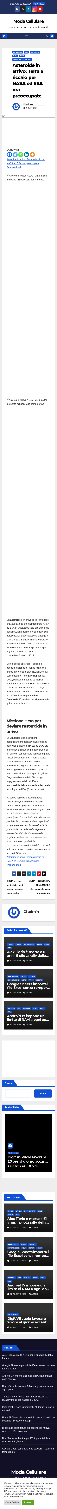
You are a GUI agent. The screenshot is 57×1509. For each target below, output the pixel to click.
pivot (31, 980)
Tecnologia (13, 1314)
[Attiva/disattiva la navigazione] (26, 36)
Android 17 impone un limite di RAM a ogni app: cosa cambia (28, 1019)
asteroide (17, 52)
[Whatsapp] (20, 154)
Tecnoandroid (14, 167)
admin (29, 104)
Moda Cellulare (28, 21)
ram (9, 1012)
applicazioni (13, 976)
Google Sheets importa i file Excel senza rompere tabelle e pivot (28, 987)
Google (32, 976)
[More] (32, 154)
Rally (46, 944)
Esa (26, 52)
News (22, 56)
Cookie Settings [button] (12, 1502)
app (18, 1008)
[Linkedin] (26, 154)
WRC (9, 948)
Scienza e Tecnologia (22, 59)
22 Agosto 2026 (28, 1166)
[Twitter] (15, 154)
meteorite (35, 52)
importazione (13, 980)
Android (11, 1008)
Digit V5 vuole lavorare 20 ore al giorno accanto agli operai (28, 1322)
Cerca (9, 1083)
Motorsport (29, 944)
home (20, 1153)
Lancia (18, 944)
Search (43, 1093)
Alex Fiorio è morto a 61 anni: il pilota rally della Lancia (26, 955)
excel (23, 976)
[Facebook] (9, 154)
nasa (15, 56)
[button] (47, 36)
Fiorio (10, 944)
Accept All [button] (28, 1502)
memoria (26, 1008)
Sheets (39, 980)
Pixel (42, 1008)
